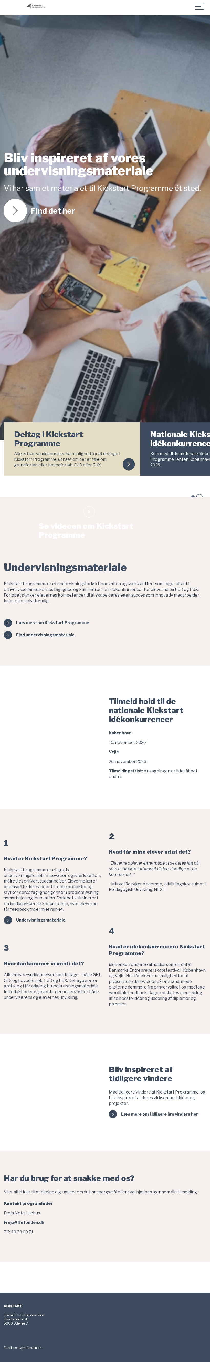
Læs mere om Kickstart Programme (52, 622)
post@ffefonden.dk (27, 1348)
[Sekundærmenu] (199, 6)
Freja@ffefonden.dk (24, 1222)
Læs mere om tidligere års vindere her (159, 1114)
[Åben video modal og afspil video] (89, 512)
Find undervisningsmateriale (45, 634)
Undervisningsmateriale (40, 920)
